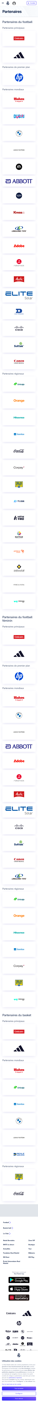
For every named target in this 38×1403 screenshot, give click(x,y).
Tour (30, 1249)
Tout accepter (19, 1388)
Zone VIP (31, 1240)
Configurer (19, 1393)
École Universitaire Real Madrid (11, 1262)
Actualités (6, 1249)
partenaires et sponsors (15, 1377)
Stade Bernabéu (9, 1240)
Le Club (6, 1233)
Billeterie (31, 1253)
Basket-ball (7, 1228)
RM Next (6, 1257)
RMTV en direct (8, 1245)
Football (6, 1222)
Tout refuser (19, 1398)
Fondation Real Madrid (11, 1253)
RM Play (31, 1257)
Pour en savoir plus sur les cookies (11, 1384)
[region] (19, 1377)
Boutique (31, 1245)
